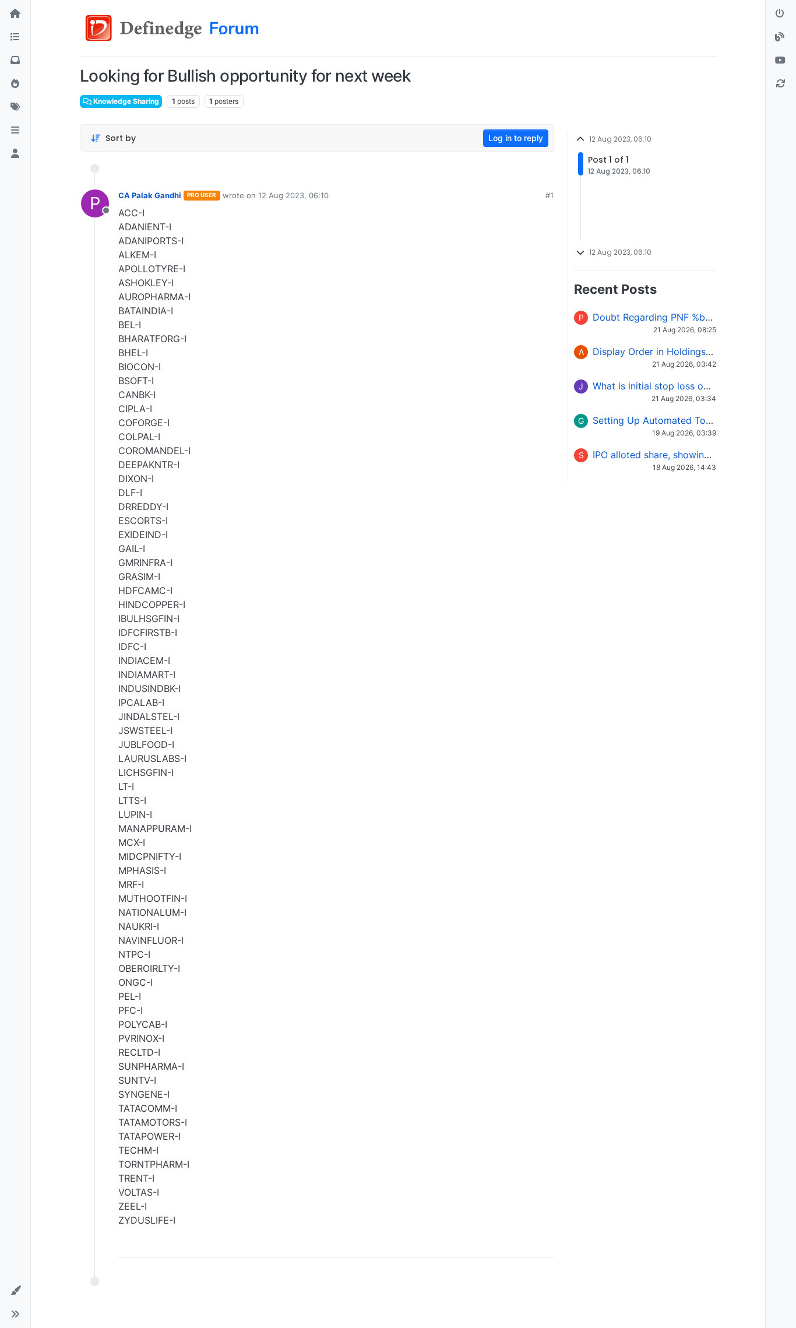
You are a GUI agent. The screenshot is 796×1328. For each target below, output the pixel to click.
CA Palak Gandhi (149, 195)
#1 (549, 195)
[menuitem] (461, 1244)
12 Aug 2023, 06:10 (293, 195)
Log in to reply (515, 138)
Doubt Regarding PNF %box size (665, 317)
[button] (15, 130)
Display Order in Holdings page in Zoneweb (689, 351)
